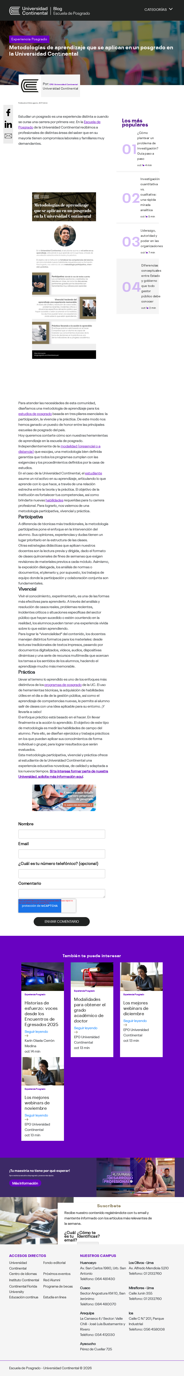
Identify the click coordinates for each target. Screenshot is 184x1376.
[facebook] (8, 112)
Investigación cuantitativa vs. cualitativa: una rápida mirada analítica (150, 194)
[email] (8, 136)
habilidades (54, 499)
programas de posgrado (63, 684)
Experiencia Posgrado (29, 39)
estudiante (93, 472)
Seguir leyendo (36, 1031)
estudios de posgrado (35, 413)
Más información (25, 1182)
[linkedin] (8, 124)
